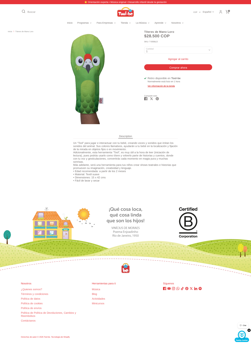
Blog (94, 294)
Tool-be (47, 337)
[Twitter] (191, 288)
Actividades (98, 298)
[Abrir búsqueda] (23, 11)
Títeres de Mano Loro (24, 31)
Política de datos (30, 298)
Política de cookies (32, 303)
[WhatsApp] (177, 288)
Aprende (159, 23)
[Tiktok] (182, 288)
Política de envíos (31, 308)
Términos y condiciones (34, 294)
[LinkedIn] (195, 288)
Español (207, 12)
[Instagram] (173, 288)
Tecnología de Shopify (60, 337)
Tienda (125, 23)
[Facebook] (164, 288)
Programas (83, 23)
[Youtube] (169, 288)
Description (125, 136)
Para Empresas (105, 23)
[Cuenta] (220, 11)
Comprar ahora (178, 67)
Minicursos (98, 303)
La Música (141, 23)
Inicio (70, 23)
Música (96, 289)
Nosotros (176, 23)
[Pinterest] (186, 288)
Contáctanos (28, 320)
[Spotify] (200, 288)
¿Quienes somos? (31, 289)
